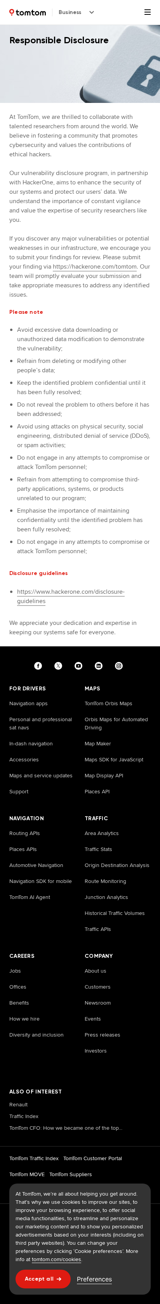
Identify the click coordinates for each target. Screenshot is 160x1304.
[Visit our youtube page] (80, 666)
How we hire (24, 1019)
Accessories (24, 759)
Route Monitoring (105, 881)
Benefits (19, 1003)
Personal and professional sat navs (40, 723)
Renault (18, 1104)
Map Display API (104, 775)
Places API (97, 791)
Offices (17, 987)
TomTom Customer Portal (92, 1158)
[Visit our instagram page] (120, 666)
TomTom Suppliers (70, 1174)
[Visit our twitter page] (59, 666)
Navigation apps (28, 703)
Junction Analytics (106, 897)
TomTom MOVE (27, 1174)
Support (18, 791)
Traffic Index (23, 1116)
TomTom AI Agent (29, 897)
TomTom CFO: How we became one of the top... (65, 1128)
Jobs (15, 971)
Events (93, 1019)
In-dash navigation (31, 743)
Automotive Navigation (36, 865)
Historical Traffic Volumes (115, 913)
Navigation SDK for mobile (40, 881)
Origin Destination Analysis (117, 865)
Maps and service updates (41, 775)
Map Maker (98, 743)
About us (95, 971)
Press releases (102, 1035)
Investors (96, 1051)
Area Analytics (102, 833)
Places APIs (23, 849)
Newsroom (98, 1003)
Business (70, 12)
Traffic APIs (98, 929)
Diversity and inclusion (36, 1035)
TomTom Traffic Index (34, 1158)
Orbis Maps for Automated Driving (116, 723)
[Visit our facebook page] (39, 666)
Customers (98, 987)
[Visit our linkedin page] (100, 666)
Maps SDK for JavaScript (114, 759)
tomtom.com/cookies (56, 1259)
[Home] (27, 12)
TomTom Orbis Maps (108, 703)
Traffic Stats (98, 849)
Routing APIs (24, 833)
